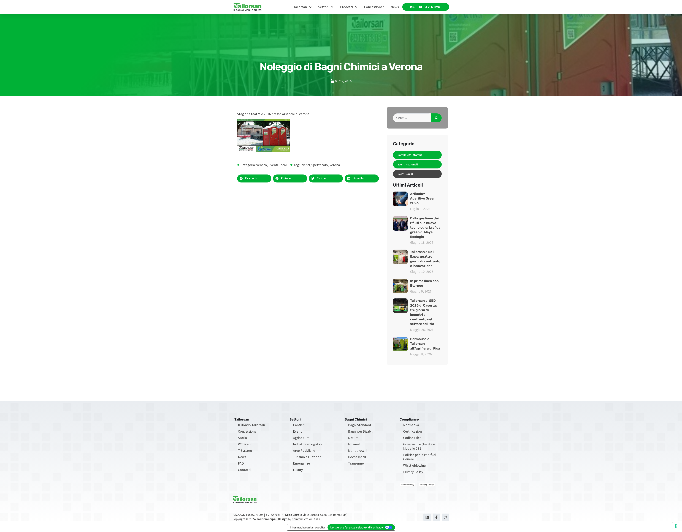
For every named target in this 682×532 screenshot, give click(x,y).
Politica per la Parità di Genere (419, 457)
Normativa (411, 425)
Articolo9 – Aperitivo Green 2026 (422, 198)
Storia (242, 438)
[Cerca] (436, 117)
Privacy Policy (413, 472)
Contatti (244, 470)
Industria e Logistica (308, 444)
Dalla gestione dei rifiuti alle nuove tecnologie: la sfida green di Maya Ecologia (425, 227)
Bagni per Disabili (360, 431)
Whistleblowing (414, 465)
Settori (323, 7)
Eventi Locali (278, 165)
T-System (245, 450)
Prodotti (346, 7)
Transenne (356, 463)
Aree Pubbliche (304, 450)
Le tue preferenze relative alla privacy (356, 527)
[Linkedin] (427, 517)
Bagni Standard (359, 425)
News (395, 7)
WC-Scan (244, 444)
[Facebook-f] (436, 517)
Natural (353, 438)
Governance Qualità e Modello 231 (419, 446)
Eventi (305, 165)
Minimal (354, 444)
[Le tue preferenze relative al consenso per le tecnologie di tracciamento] (675, 525)
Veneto (261, 165)
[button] (254, 178)
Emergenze (301, 463)
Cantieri (299, 425)
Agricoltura (301, 438)
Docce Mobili (357, 457)
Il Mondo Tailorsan (251, 425)
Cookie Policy (407, 484)
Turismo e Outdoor (307, 457)
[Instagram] (445, 517)
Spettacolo (319, 165)
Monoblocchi (357, 450)
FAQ (241, 463)
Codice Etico (412, 438)
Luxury (298, 470)
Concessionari (374, 7)
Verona (334, 165)
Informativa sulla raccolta (307, 527)
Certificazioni (413, 431)
